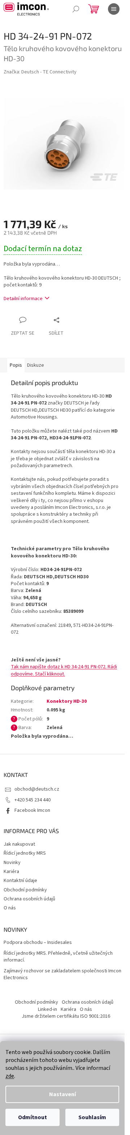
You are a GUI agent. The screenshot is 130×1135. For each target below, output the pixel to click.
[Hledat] (76, 9)
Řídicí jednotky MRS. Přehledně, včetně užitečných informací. (58, 957)
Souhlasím (92, 1117)
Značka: (40, 72)
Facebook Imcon (32, 810)
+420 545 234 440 (32, 800)
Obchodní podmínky (25, 890)
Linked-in (47, 1009)
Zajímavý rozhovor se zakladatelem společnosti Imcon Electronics (62, 974)
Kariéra (11, 871)
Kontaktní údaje (20, 880)
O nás (10, 908)
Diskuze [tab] (35, 365)
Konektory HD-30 (67, 701)
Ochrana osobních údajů (29, 899)
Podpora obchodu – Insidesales (38, 942)
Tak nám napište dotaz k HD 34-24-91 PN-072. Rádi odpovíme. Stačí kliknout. (64, 670)
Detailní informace (23, 298)
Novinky (12, 862)
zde (9, 1076)
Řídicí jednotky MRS (25, 853)
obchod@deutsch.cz (36, 789)
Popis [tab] (16, 365)
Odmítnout (32, 1117)
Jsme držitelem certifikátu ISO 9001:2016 (66, 1016)
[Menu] (114, 9)
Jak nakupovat (19, 844)
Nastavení (62, 1094)
